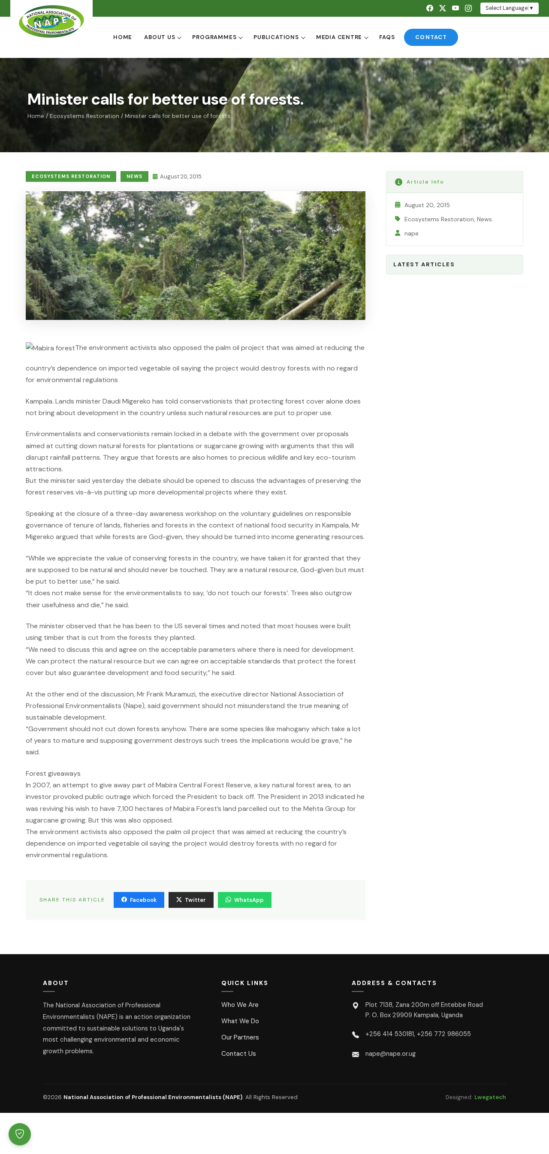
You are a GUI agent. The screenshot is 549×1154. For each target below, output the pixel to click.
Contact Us (238, 1053)
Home (122, 37)
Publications (276, 37)
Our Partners (240, 1037)
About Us (159, 37)
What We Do (240, 1021)
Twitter (195, 900)
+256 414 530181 (389, 1034)
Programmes (214, 37)
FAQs (387, 37)
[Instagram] (468, 8)
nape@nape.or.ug (390, 1053)
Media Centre (339, 37)
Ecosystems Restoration (84, 116)
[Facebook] (429, 8)
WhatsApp (249, 900)
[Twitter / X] (442, 8)
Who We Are (240, 1004)
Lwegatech (490, 1097)
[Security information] (20, 1134)
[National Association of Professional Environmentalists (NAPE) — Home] (51, 21)
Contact (430, 37)
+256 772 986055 (444, 1034)
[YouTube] (455, 8)
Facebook (143, 900)
